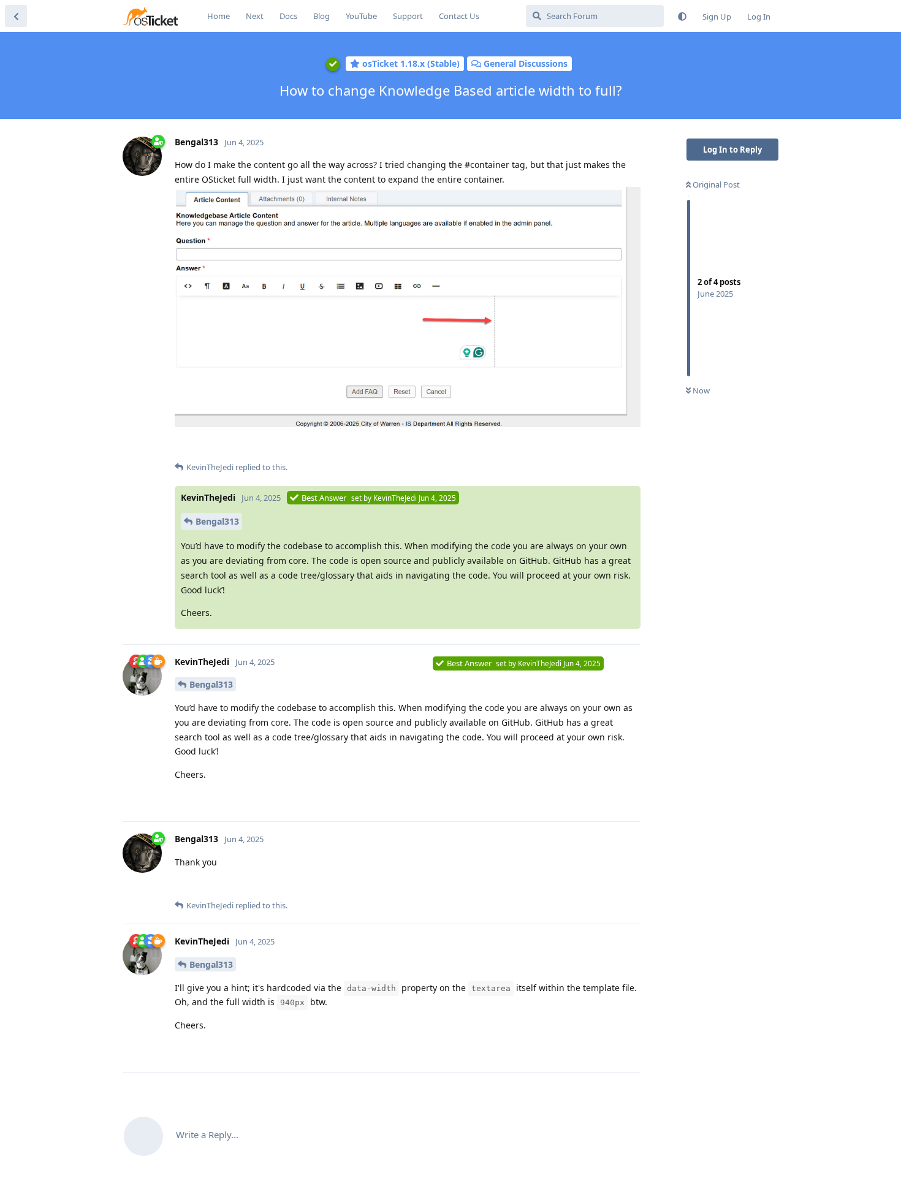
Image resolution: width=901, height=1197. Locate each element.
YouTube (361, 15)
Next (255, 15)
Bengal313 (217, 521)
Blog (321, 15)
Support (408, 15)
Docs (288, 15)
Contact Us (459, 15)
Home (218, 15)
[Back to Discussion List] (16, 16)
